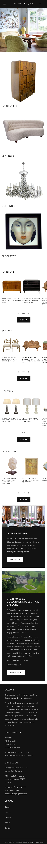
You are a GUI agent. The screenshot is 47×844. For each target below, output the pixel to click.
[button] (4, 3)
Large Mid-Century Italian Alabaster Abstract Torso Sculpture (9, 481)
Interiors (8, 812)
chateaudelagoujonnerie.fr (16, 794)
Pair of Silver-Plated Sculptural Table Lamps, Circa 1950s (11, 420)
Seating (7, 156)
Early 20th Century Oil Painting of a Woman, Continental (31, 480)
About (7, 823)
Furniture (8, 105)
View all (23, 320)
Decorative (9, 256)
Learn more (15, 559)
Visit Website (15, 673)
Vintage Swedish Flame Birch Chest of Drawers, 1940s (11, 300)
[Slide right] (28, 313)
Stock (7, 807)
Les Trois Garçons (14, 842)
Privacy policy (39, 842)
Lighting (7, 206)
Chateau (8, 817)
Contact (8, 828)
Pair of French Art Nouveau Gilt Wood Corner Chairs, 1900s (10, 359)
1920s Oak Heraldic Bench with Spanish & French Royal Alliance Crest (31, 360)
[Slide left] (18, 313)
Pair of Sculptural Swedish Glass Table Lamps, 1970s (30, 420)
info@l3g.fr (16, 665)
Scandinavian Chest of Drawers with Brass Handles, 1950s (31, 300)
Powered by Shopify (26, 842)
